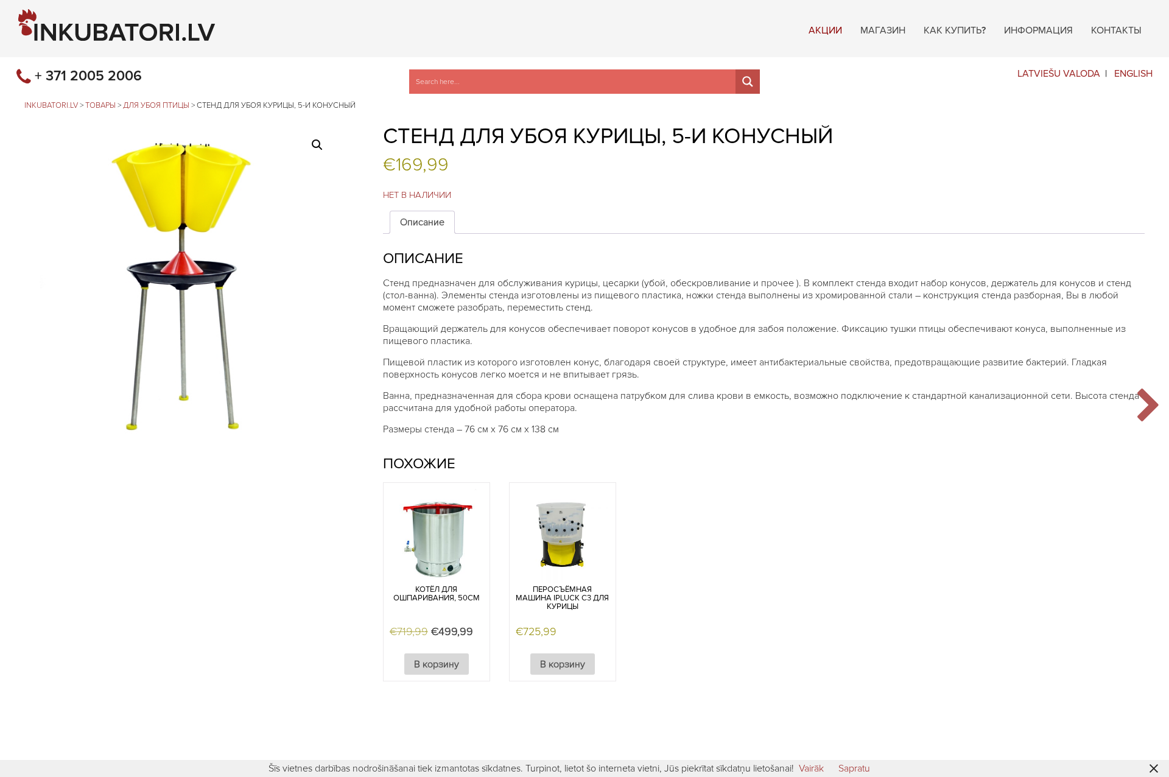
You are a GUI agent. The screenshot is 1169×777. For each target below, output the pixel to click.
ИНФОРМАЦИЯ (1038, 29)
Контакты (1116, 29)
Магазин (882, 29)
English (1133, 74)
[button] (317, 145)
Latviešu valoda (1058, 74)
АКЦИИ (825, 29)
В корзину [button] (436, 664)
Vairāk (811, 768)
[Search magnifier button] (747, 81)
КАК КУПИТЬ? (955, 29)
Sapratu (854, 768)
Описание (422, 222)
